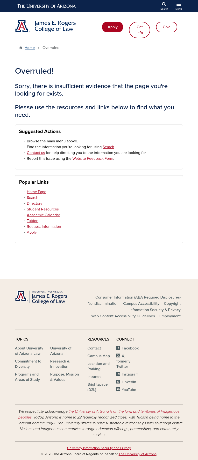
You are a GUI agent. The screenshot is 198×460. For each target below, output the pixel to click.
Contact (94, 348)
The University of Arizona (137, 454)
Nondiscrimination (103, 303)
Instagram (130, 374)
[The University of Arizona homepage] (47, 6)
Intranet (94, 376)
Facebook (130, 348)
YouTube (129, 389)
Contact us (36, 152)
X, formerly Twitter (123, 361)
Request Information (44, 226)
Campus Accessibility (141, 303)
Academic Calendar (43, 215)
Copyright (172, 303)
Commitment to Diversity (28, 364)
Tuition (32, 220)
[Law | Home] (55, 26)
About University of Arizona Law (29, 351)
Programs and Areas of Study (27, 377)
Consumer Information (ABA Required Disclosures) (138, 297)
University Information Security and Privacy (99, 448)
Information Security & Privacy (155, 309)
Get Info (139, 30)
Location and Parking (98, 366)
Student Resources (43, 209)
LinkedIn (129, 382)
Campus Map (98, 356)
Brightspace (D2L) (97, 387)
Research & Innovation (60, 364)
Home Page (36, 191)
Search (108, 147)
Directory (34, 203)
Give (166, 27)
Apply (113, 27)
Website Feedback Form (92, 158)
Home (30, 47)
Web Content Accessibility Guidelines (123, 316)
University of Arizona (60, 351)
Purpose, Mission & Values (64, 377)
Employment (170, 316)
